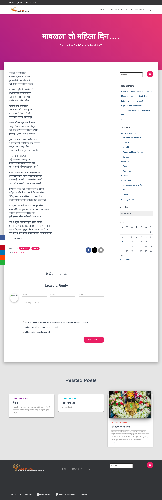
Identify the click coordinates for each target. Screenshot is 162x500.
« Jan (122, 260)
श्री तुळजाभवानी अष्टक (120, 426)
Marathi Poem (20, 252)
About (22, 2)
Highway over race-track (131, 106)
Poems (35, 248)
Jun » (128, 260)
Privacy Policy (45, 494)
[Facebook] (2, 237)
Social (125, 195)
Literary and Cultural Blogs (134, 185)
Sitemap (84, 494)
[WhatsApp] (2, 262)
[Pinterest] (2, 247)
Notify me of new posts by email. (37, 332)
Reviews (126, 157)
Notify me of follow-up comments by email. (41, 327)
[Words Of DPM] (20, 9)
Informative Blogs (117, 9)
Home (14, 2)
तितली (15, 402)
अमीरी (123, 120)
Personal (126, 190)
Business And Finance (132, 137)
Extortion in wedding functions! (134, 101)
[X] (2, 242)
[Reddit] (2, 257)
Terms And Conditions (67, 494)
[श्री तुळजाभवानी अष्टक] (130, 404)
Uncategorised (127, 200)
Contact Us (32, 2)
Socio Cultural (136, 9)
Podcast (124, 176)
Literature (100, 9)
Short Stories (128, 171)
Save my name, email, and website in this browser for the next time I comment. (56, 322)
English (126, 142)
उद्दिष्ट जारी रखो (68, 402)
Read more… (117, 442)
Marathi (126, 147)
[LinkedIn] (2, 252)
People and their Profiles (133, 152)
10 (122, 242)
